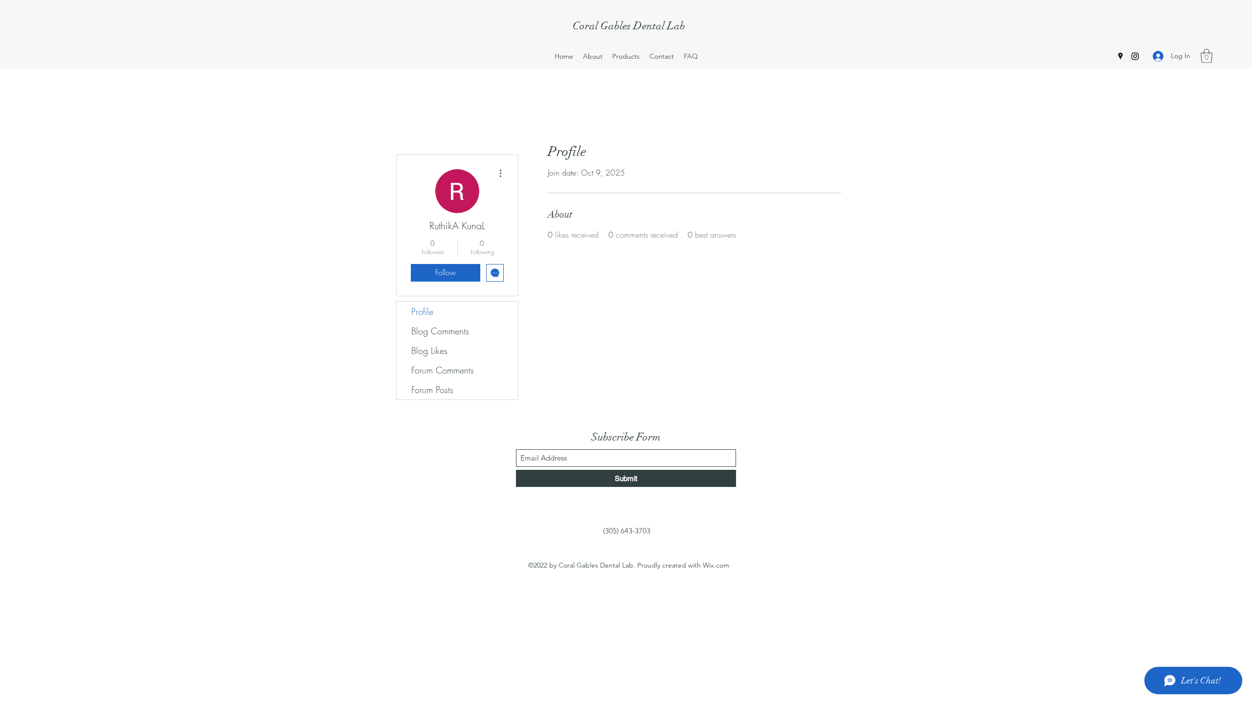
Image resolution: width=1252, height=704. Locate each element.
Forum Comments (442, 370)
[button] (1206, 56)
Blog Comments (440, 331)
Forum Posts (432, 390)
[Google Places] (1120, 56)
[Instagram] (1135, 56)
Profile (422, 311)
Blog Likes (429, 350)
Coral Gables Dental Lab (629, 25)
